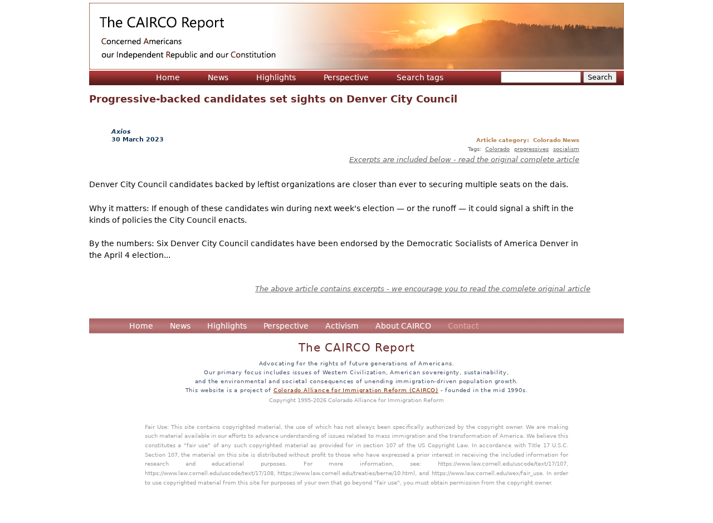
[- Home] (356, 36)
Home (168, 77)
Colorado (497, 148)
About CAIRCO (403, 325)
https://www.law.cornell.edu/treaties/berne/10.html (346, 473)
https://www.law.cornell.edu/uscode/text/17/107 (502, 463)
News (218, 77)
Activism (342, 325)
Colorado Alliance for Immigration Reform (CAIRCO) (356, 390)
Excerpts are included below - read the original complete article (464, 159)
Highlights (276, 77)
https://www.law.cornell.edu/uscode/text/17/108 (209, 473)
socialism (566, 148)
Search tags (420, 77)
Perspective (346, 77)
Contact (463, 325)
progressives (531, 148)
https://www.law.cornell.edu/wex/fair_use (487, 473)
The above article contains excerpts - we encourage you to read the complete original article (422, 289)
